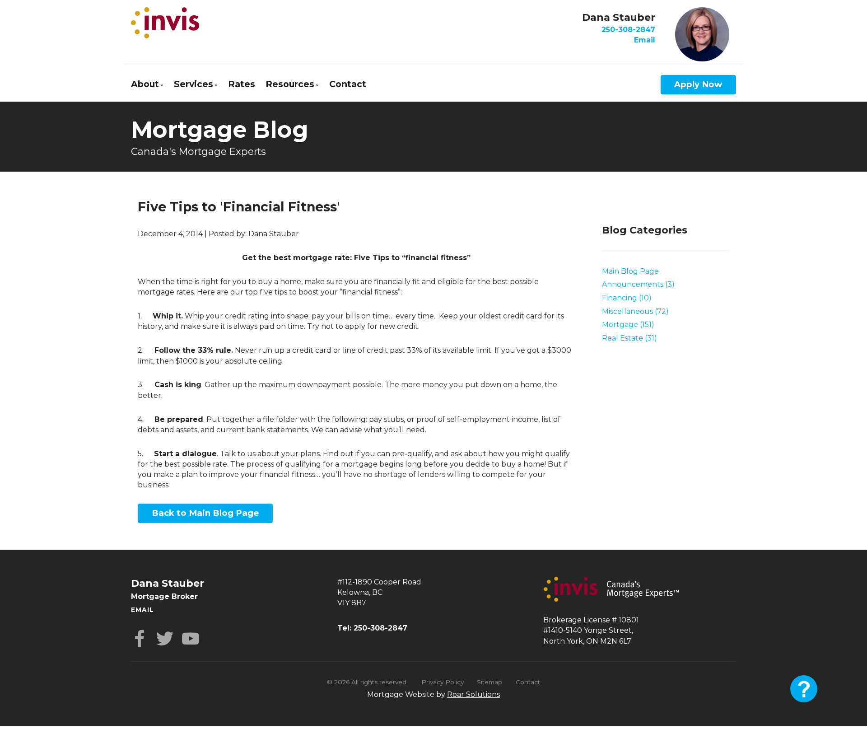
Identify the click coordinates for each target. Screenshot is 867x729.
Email (644, 40)
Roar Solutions (473, 694)
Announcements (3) (638, 284)
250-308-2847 (628, 29)
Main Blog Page (630, 271)
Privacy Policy (442, 682)
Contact (347, 84)
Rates (241, 84)
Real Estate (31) (629, 338)
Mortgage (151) (628, 324)
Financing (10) (627, 298)
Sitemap (489, 682)
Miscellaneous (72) (635, 311)
